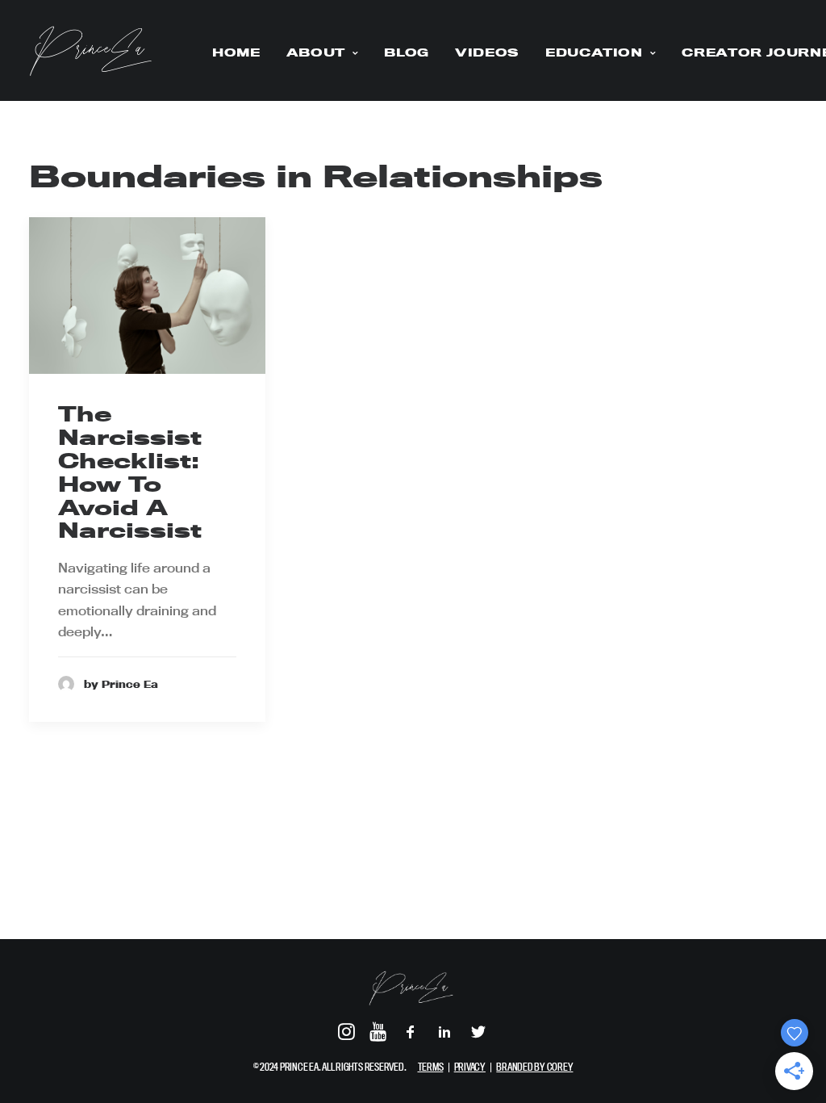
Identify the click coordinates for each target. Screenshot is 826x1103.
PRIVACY (470, 1066)
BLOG (406, 52)
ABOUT (315, 52)
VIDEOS (487, 52)
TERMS (431, 1066)
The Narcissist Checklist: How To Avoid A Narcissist (130, 472)
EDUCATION (594, 52)
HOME (236, 52)
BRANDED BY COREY (534, 1066)
